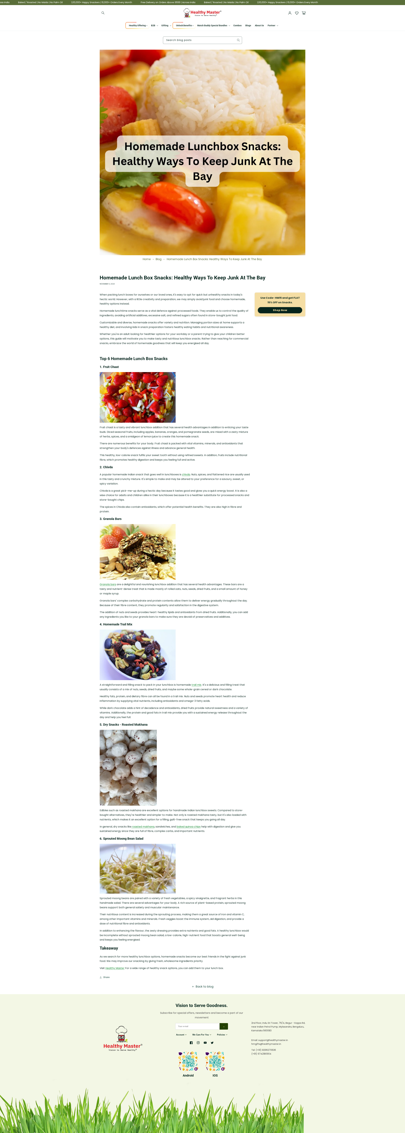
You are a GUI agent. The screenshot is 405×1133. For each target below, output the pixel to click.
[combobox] (202, 40)
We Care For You (200, 1035)
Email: (254, 1040)
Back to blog (204, 986)
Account (180, 1035)
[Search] (103, 12)
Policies (221, 1035)
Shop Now (280, 310)
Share (106, 977)
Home (147, 259)
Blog (159, 259)
